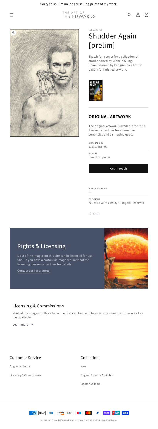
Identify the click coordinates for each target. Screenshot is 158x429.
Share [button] (96, 213)
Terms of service (68, 420)
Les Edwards (54, 420)
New (83, 366)
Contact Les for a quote (33, 271)
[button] (11, 15)
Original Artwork (20, 366)
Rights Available (91, 384)
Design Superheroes (108, 420)
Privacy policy (84, 420)
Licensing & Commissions (25, 375)
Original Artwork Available (97, 375)
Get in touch (118, 168)
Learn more (20, 324)
